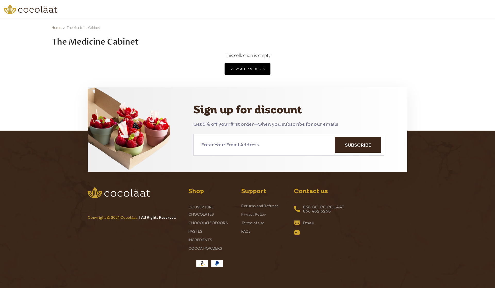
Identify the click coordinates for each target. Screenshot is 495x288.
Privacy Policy (253, 214)
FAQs (245, 231)
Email (308, 222)
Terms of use (252, 223)
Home (56, 28)
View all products (247, 69)
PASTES (159, 9)
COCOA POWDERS (249, 9)
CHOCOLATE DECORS (112, 9)
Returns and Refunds (259, 206)
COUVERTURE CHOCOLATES (41, 9)
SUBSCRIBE (358, 145)
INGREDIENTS (198, 9)
